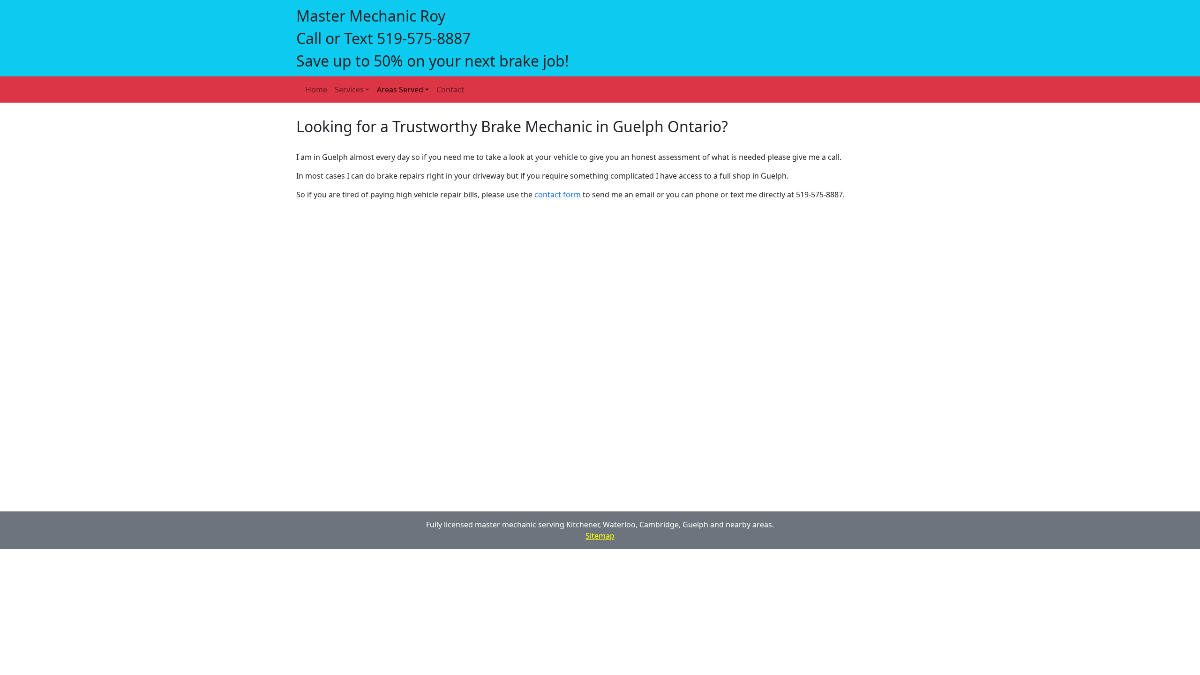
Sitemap (600, 536)
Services (349, 89)
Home (316, 89)
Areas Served (400, 89)
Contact (450, 89)
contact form (557, 194)
